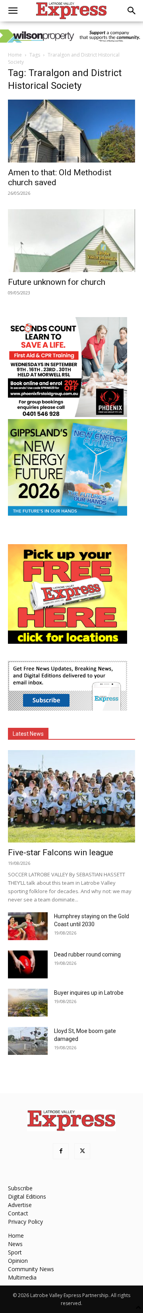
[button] (12, 11)
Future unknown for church (56, 282)
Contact (18, 1213)
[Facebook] (61, 1151)
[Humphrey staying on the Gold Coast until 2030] (28, 926)
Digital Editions (27, 1196)
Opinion (18, 1260)
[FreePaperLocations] (67, 641)
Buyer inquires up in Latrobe (89, 993)
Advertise (20, 1205)
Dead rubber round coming (87, 954)
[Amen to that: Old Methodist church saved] (71, 131)
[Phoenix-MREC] (67, 415)
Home (15, 54)
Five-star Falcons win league (60, 852)
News (15, 1244)
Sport (15, 1252)
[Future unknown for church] (71, 240)
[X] (82, 1151)
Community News (31, 1269)
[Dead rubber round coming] (28, 964)
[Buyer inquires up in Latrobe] (28, 1003)
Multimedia (22, 1277)
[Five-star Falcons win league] (71, 796)
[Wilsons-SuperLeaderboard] (71, 36)
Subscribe (20, 1188)
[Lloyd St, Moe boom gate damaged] (28, 1041)
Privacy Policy (25, 1221)
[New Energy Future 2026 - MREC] (67, 516)
